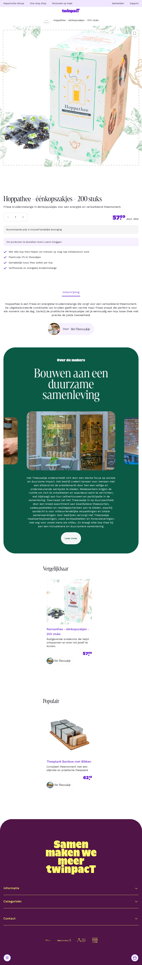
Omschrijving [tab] (71, 292)
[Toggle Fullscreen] (134, 33)
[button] (70, 888)
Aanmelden (118, 3)
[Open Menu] (7, 958)
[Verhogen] (23, 217)
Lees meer (71, 538)
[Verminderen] (8, 217)
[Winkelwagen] (135, 958)
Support (134, 3)
